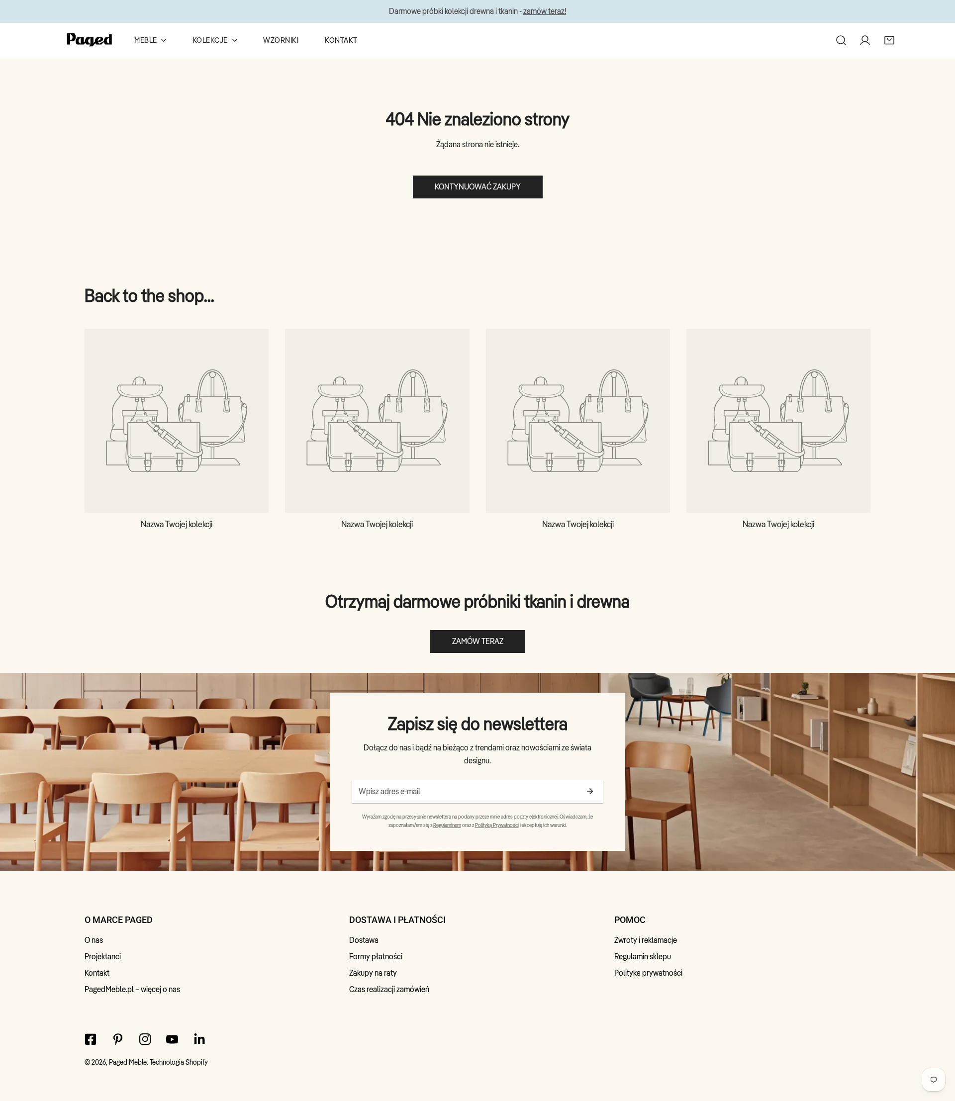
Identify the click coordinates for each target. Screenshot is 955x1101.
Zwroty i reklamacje (645, 940)
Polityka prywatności (648, 973)
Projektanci (103, 956)
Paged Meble (128, 1062)
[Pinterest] (117, 1039)
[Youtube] (172, 1039)
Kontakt (97, 973)
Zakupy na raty (373, 973)
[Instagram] (145, 1039)
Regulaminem (447, 825)
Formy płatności (375, 956)
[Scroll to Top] (936, 1047)
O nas (94, 940)
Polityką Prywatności (497, 825)
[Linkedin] (199, 1039)
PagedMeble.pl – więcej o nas (132, 989)
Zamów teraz (477, 641)
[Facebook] (90, 1039)
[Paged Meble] (89, 40)
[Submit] (589, 791)
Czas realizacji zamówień (389, 989)
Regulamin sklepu (642, 956)
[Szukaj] (841, 40)
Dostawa (364, 940)
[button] (889, 40)
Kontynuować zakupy (478, 187)
